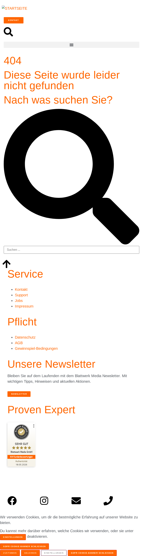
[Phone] (108, 500)
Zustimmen (10, 553)
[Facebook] (12, 500)
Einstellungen (13, 537)
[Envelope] (76, 500)
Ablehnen (30, 553)
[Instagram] (44, 500)
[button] (71, 45)
